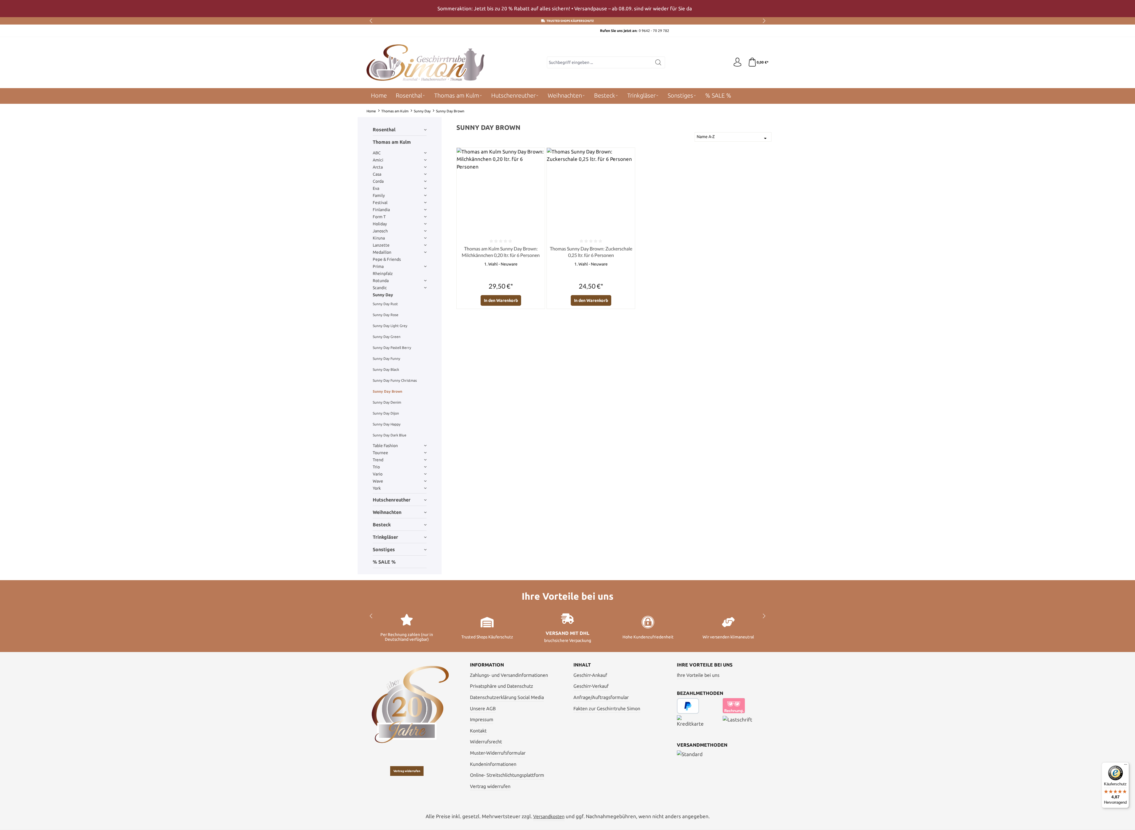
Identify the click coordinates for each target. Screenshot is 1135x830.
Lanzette (381, 245)
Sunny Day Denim (387, 402)
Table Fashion (385, 445)
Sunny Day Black (386, 369)
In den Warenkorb (501, 300)
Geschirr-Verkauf (591, 686)
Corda (378, 181)
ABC (377, 153)
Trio (376, 467)
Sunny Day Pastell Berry (392, 348)
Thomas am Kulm (392, 142)
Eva (376, 188)
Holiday (380, 223)
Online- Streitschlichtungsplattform (507, 775)
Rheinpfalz (383, 273)
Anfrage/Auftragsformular (601, 697)
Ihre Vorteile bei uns (698, 675)
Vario (377, 474)
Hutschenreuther (392, 499)
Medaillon (382, 252)
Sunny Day (383, 294)
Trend (378, 459)
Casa (377, 174)
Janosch (380, 231)
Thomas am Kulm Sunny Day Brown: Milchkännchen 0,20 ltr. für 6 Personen (501, 252)
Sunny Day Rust (385, 304)
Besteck (382, 524)
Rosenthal (384, 129)
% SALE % (384, 561)
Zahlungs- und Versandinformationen (509, 675)
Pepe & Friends (387, 259)
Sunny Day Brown (387, 391)
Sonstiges (384, 549)
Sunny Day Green (387, 337)
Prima (378, 266)
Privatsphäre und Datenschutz (501, 686)
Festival (380, 202)
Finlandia (381, 209)
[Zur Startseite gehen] (426, 62)
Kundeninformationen (493, 764)
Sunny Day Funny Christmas (395, 380)
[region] (567, 8)
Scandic (380, 287)
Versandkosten (549, 816)
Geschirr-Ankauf (590, 675)
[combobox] (599, 62)
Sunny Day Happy (387, 424)
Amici (378, 160)
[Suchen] (658, 62)
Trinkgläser (385, 537)
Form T (379, 216)
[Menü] (1125, 765)
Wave (378, 481)
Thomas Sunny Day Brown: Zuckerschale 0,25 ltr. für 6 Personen (591, 252)
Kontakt (478, 730)
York (377, 488)
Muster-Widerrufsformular (498, 752)
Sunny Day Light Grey (390, 326)
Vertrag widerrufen (406, 771)
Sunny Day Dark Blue (389, 435)
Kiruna (379, 238)
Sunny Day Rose (385, 315)
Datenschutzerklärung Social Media (507, 697)
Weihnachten (387, 512)
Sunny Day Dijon (386, 413)
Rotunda (381, 280)
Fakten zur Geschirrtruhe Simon (606, 708)
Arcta (378, 167)
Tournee (380, 452)
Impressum (481, 719)
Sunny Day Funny (386, 358)
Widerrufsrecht (486, 741)
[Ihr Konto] (737, 62)
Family (379, 195)
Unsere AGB (483, 708)
